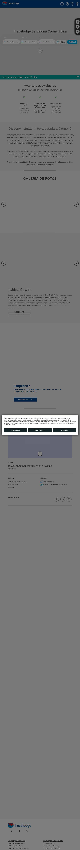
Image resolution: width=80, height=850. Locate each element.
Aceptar (64, 430)
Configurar (15, 430)
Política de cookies (10, 425)
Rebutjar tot (40, 430)
